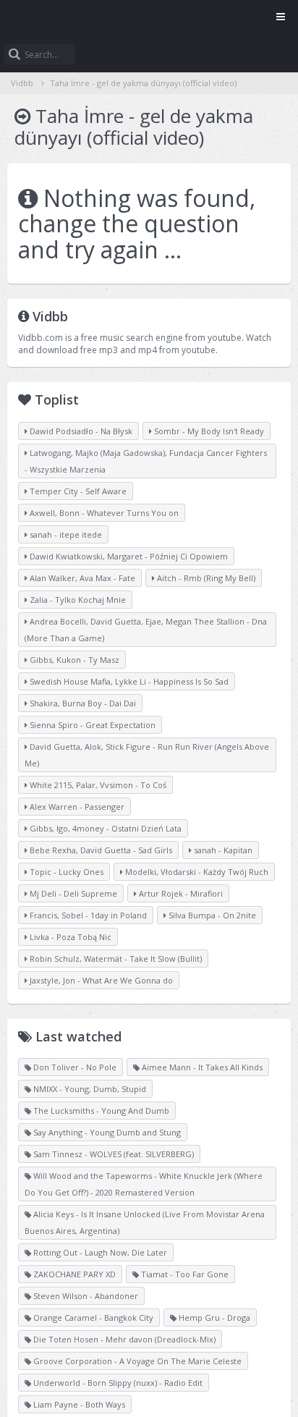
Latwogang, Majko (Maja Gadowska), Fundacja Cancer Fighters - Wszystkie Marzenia (146, 461)
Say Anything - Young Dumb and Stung (106, 1132)
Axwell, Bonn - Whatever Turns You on (103, 512)
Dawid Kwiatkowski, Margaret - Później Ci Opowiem (127, 556)
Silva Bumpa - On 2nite (211, 915)
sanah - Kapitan (222, 850)
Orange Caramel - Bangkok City (92, 1317)
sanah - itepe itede (64, 534)
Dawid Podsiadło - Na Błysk (79, 431)
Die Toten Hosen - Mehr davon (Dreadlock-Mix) (123, 1339)
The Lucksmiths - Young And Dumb (100, 1110)
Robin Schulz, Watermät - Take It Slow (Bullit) (114, 958)
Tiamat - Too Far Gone (184, 1274)
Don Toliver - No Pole (73, 1067)
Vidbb (149, 18)
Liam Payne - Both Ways (78, 1404)
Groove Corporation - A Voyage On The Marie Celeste (136, 1360)
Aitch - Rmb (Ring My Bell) (205, 577)
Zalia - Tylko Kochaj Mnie (76, 599)
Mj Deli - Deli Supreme (72, 893)
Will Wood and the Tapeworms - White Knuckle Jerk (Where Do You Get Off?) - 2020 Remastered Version (144, 1184)
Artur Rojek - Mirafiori (180, 893)
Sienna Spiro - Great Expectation (91, 724)
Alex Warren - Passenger (75, 806)
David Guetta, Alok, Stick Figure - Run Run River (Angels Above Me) (147, 755)
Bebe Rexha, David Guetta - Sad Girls (99, 850)
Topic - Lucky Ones (65, 871)
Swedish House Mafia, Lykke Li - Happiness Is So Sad (128, 681)
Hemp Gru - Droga (213, 1317)
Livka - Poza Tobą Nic (69, 936)
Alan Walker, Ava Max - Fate (81, 577)
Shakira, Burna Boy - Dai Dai (81, 703)
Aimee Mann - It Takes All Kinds (201, 1067)
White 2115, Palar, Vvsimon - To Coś (96, 784)
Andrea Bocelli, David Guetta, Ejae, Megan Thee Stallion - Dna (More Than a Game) (146, 629)
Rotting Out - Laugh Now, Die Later (99, 1252)
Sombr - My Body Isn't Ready (208, 431)
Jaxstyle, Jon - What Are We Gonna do (100, 980)
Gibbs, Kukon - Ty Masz (73, 659)
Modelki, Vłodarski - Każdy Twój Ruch (195, 871)
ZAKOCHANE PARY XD (73, 1274)
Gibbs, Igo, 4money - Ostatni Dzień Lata (104, 828)
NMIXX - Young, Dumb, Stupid (88, 1088)
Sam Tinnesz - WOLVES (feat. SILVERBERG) (112, 1154)
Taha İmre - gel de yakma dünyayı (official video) (143, 82)
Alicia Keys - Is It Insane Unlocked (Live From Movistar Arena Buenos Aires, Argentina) (145, 1222)
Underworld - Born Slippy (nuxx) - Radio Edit (117, 1382)
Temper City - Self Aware (77, 491)
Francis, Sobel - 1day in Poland (87, 915)
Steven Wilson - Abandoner (84, 1295)
